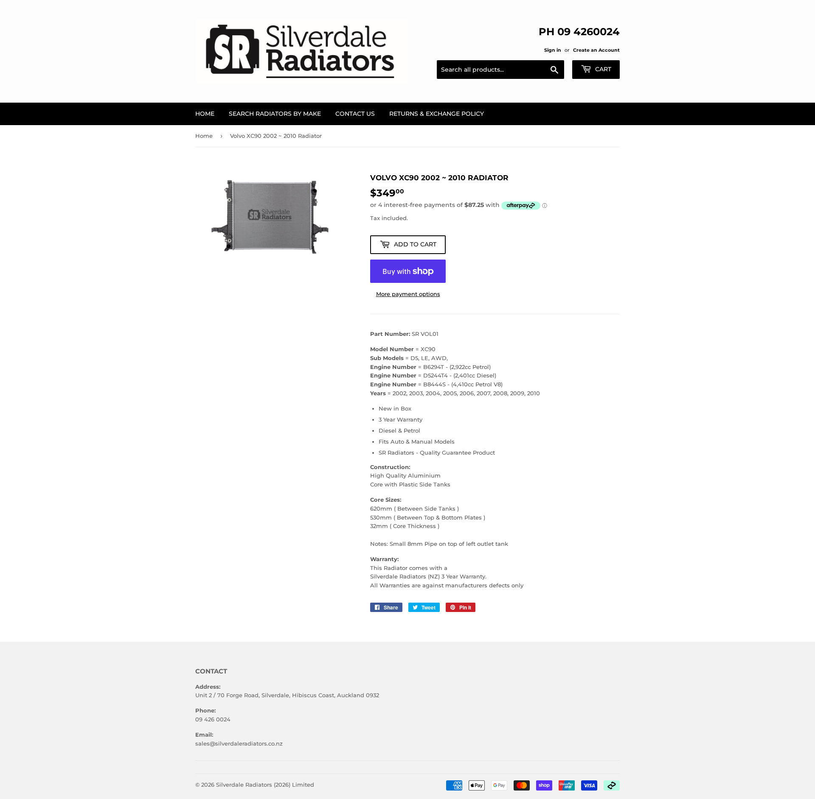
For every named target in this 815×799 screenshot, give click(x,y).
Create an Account (596, 50)
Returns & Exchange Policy (436, 113)
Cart (602, 69)
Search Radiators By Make (275, 113)
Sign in (552, 50)
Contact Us (355, 113)
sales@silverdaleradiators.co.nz (239, 743)
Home (204, 113)
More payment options (408, 294)
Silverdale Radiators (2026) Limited (265, 784)
